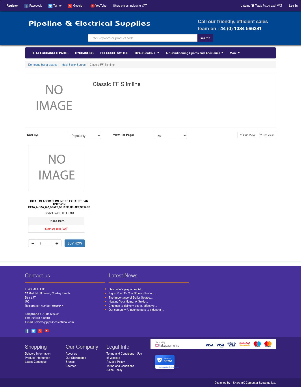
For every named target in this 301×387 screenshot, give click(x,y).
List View (268, 135)
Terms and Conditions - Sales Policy (121, 368)
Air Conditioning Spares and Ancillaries (195, 54)
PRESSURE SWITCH (114, 53)
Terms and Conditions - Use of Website (124, 355)
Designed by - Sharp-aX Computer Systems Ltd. (245, 383)
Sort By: (32, 135)
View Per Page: (123, 135)
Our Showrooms (76, 357)
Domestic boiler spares (43, 64)
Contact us (37, 275)
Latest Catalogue (35, 361)
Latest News (123, 275)
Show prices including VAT (130, 5)
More (236, 54)
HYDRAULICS (84, 53)
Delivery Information (37, 353)
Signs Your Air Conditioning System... (133, 293)
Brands (70, 361)
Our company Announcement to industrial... (136, 309)
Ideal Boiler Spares (73, 64)
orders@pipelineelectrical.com (54, 322)
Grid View (249, 135)
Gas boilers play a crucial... (126, 289)
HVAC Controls (148, 54)
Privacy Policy (115, 361)
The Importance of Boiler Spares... (131, 297)
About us (71, 353)
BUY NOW (74, 243)
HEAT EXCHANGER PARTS (50, 53)
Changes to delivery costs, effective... (133, 305)
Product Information (37, 357)
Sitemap (71, 366)
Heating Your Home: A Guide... (128, 301)
